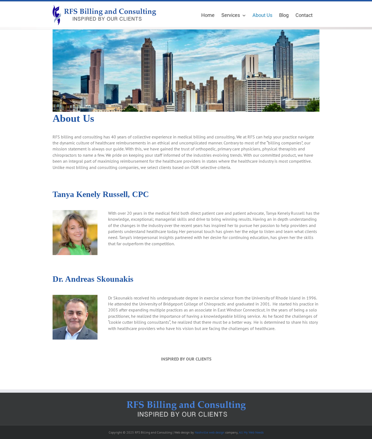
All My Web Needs (251, 432)
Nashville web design (209, 432)
